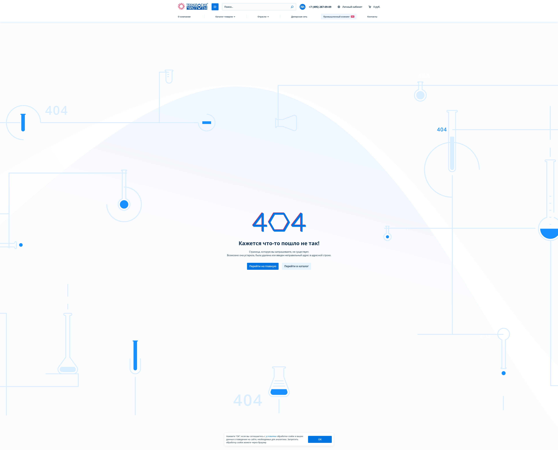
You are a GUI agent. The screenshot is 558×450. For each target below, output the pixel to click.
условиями (271, 436)
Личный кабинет (352, 6)
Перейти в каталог (296, 266)
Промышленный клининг (336, 16)
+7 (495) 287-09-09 (320, 7)
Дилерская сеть (299, 16)
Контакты (372, 16)
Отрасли (262, 16)
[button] (292, 7)
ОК (320, 439)
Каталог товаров (224, 16)
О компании (184, 16)
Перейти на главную (262, 266)
